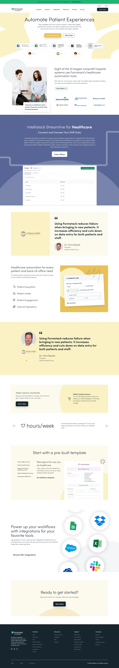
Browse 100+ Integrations (24, 554)
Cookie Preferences (100, 642)
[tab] (27, 363)
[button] (39, 9)
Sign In (106, 5)
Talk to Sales (102, 9)
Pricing (82, 9)
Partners (74, 9)
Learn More (59, 154)
